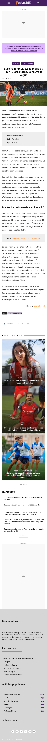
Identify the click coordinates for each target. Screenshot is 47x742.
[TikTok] (21, 731)
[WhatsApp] (29, 731)
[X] (25, 731)
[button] (38, 3)
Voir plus (22, 484)
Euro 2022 (16, 64)
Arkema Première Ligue (23, 470)
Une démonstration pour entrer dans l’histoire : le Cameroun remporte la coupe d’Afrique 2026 (22, 513)
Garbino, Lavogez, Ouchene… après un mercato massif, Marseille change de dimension (23, 475)
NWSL (23, 425)
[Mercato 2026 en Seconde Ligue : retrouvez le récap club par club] (23, 362)
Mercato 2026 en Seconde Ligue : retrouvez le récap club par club (23, 381)
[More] (28, 324)
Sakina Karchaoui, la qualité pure (26, 238)
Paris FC (19, 313)
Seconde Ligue (23, 377)
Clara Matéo (11, 313)
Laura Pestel (39, 306)
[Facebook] (13, 731)
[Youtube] (34, 731)
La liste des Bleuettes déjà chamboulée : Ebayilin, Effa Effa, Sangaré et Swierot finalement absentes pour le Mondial (24, 522)
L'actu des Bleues (28, 64)
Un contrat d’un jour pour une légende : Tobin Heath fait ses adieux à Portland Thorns (23, 429)
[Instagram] (17, 731)
